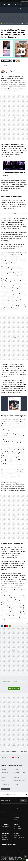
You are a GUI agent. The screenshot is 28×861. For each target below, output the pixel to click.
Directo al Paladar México (7, 853)
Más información (22, 859)
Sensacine (16, 817)
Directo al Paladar (6, 826)
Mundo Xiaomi (5, 816)
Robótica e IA (16, 623)
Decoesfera (4, 837)
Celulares (9, 623)
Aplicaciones (5, 772)
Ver (14, 688)
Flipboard (17, 61)
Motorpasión (17, 826)
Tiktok (19, 757)
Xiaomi (16, 784)
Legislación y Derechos (19, 772)
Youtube (13, 757)
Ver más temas (5, 789)
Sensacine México (18, 849)
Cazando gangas (6, 775)
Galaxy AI (23, 623)
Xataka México (5, 847)
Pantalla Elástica (5, 784)
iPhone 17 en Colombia (8, 23)
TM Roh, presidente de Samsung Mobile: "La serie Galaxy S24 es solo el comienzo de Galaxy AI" (14, 174)
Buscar (26, 794)
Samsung (4, 777)
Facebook (11, 61)
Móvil (21, 4)
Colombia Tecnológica (7, 4)
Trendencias (4, 835)
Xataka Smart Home (6, 814)
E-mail (19, 61)
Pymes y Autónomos (19, 837)
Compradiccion (5, 839)
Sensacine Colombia (19, 851)
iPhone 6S (4, 780)
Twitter (14, 61)
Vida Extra (16, 810)
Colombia (16, 777)
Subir (22, 800)
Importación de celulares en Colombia (20, 781)
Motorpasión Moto (18, 828)
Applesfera (4, 812)
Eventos (16, 775)
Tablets (16, 769)
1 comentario (6, 60)
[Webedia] (24, 1)
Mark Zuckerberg (19, 23)
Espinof (16, 819)
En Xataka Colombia (7, 170)
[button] (10, 71)
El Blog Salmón (17, 835)
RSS (16, 757)
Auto (16, 4)
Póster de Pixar (15, 751)
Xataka (3, 808)
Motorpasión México (19, 853)
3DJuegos (16, 808)
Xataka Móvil (4, 810)
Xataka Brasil (4, 849)
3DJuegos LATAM (18, 847)
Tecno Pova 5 (24, 751)
